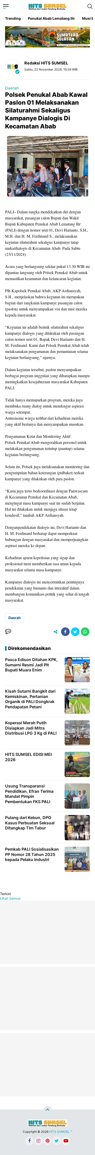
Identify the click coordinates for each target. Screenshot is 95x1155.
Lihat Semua (10, 898)
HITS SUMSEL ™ (60, 1132)
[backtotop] (47, 1110)
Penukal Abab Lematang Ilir (51, 18)
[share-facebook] (65, 631)
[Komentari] (8, 631)
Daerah (12, 87)
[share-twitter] (75, 631)
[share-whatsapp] (85, 631)
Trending (13, 18)
